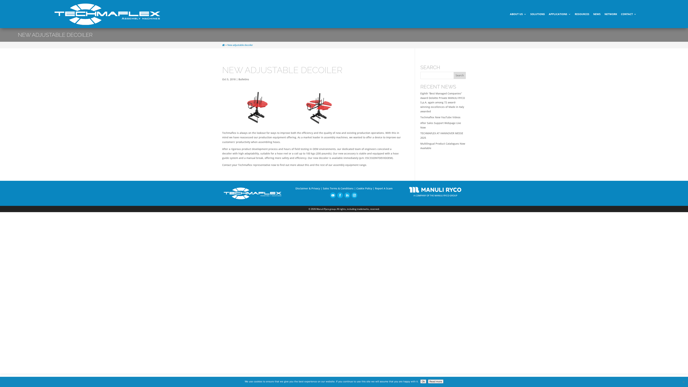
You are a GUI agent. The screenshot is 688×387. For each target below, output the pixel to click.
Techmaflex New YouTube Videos (440, 117)
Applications (558, 14)
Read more (435, 381)
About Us (516, 14)
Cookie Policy (364, 188)
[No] (683, 382)
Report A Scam (384, 188)
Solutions (537, 14)
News (597, 14)
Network (611, 14)
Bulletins (243, 79)
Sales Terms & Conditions (338, 188)
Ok (423, 381)
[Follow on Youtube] (333, 195)
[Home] (223, 45)
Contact (627, 14)
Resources (582, 14)
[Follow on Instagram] (354, 195)
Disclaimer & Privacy (307, 188)
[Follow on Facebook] (340, 195)
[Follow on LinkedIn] (347, 195)
